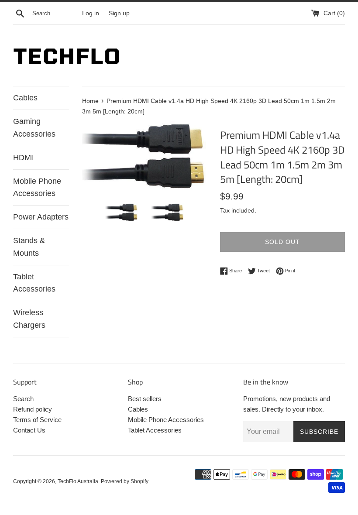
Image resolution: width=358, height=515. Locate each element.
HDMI (23, 157)
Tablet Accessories (34, 283)
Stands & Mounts (29, 247)
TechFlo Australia (78, 481)
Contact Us (29, 430)
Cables (25, 97)
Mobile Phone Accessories (37, 187)
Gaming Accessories (34, 127)
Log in (90, 13)
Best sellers (145, 398)
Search (23, 398)
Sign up (119, 13)
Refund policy (32, 409)
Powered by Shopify (124, 481)
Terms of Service (37, 419)
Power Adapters (41, 217)
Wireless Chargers (29, 319)
